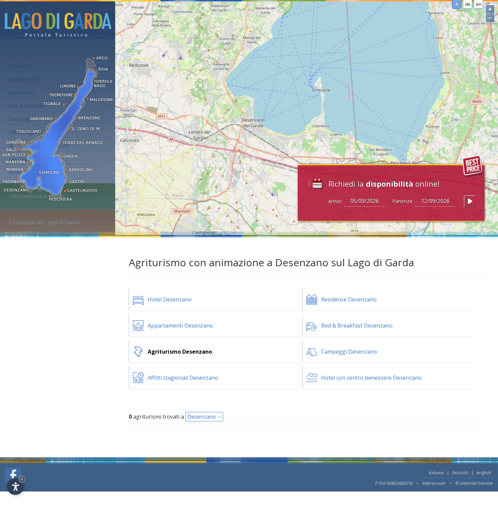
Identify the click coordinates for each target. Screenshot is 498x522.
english (483, 472)
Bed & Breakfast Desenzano (357, 325)
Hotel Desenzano (170, 299)
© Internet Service (474, 483)
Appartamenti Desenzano (180, 325)
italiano (436, 472)
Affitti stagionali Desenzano (183, 377)
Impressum (433, 483)
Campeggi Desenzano (349, 351)
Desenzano (201, 416)
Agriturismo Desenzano (180, 351)
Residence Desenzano (349, 299)
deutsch (460, 472)
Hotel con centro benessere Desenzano (371, 377)
